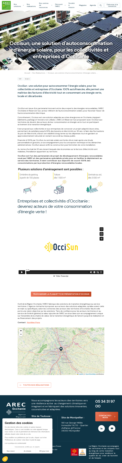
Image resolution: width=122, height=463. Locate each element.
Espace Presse (55, 446)
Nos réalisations (31, 5)
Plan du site (52, 449)
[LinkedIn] (101, 428)
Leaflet (80, 374)
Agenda (93, 5)
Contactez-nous (105, 416)
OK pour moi (44, 451)
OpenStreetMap (91, 374)
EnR (20, 79)
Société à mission (72, 5)
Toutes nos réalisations (36, 385)
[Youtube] (112, 428)
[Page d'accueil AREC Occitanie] (6, 5)
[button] (5, 459)
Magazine (82, 5)
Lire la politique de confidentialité (15, 443)
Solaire (27, 79)
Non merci (11, 451)
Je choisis (27, 451)
